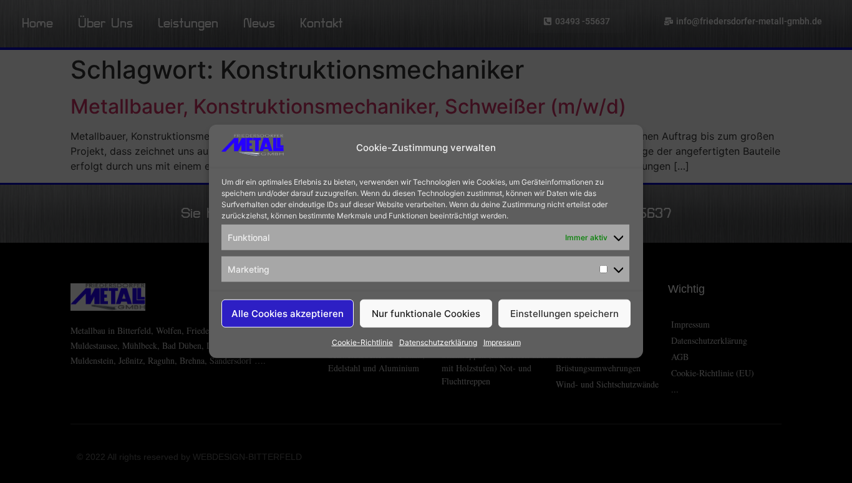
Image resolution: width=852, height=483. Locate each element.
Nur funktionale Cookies (426, 314)
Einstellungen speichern (564, 314)
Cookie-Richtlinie (362, 342)
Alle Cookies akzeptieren (287, 314)
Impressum (502, 342)
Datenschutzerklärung (438, 342)
